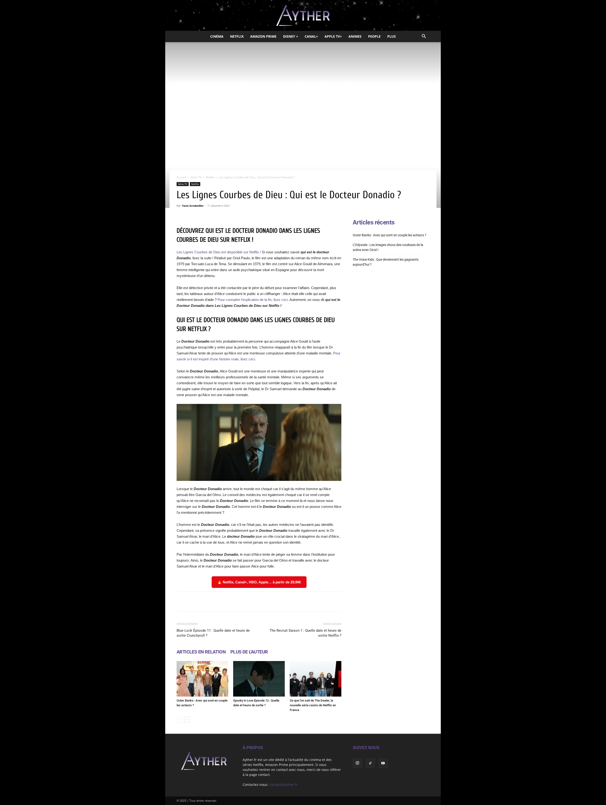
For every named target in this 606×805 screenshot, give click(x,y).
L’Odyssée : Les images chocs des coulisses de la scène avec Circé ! (388, 247)
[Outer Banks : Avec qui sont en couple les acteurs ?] (202, 679)
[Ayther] (303, 15)
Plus (391, 36)
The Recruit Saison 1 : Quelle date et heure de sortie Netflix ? (305, 633)
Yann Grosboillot (193, 205)
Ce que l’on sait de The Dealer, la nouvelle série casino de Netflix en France (313, 705)
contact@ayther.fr (283, 784)
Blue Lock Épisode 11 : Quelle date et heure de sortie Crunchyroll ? (213, 633)
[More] (319, 601)
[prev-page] (180, 719)
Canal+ (311, 36)
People (374, 36)
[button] (423, 37)
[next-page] (187, 719)
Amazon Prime (263, 36)
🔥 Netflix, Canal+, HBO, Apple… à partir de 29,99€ (259, 582)
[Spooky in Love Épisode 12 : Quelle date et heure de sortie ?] (259, 679)
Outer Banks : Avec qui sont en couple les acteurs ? (389, 235)
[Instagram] (357, 763)
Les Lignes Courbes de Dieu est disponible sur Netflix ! (219, 252)
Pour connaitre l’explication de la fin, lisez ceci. (253, 300)
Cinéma (216, 36)
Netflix (237, 36)
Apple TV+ (333, 36)
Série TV (196, 177)
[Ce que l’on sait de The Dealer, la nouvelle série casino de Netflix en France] (315, 679)
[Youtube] (383, 763)
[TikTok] (370, 763)
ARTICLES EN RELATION (201, 652)
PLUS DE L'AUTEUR (249, 652)
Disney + (290, 36)
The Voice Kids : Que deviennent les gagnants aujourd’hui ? (386, 262)
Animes (354, 36)
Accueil (181, 177)
